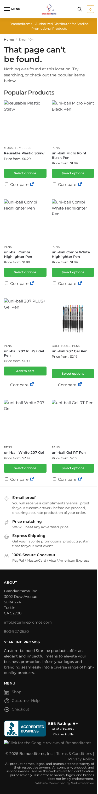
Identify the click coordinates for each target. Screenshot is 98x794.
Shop (16, 691)
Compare (18, 184)
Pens (56, 148)
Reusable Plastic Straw (24, 153)
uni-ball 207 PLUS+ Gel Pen (24, 353)
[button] (89, 9)
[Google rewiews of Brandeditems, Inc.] (49, 743)
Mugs (8, 148)
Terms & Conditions (74, 753)
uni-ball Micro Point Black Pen (69, 155)
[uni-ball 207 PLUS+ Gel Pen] (25, 319)
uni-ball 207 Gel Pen (70, 351)
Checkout (20, 709)
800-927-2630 (16, 631)
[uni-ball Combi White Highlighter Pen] (73, 220)
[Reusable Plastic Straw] (25, 121)
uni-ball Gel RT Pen (69, 452)
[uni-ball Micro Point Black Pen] (73, 121)
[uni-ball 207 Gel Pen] (73, 319)
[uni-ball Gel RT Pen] (73, 421)
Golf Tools (61, 346)
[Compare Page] (32, 184)
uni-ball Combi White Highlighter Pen (71, 254)
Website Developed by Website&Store (64, 783)
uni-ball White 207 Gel (24, 452)
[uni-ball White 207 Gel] (25, 421)
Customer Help (25, 700)
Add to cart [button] (25, 371)
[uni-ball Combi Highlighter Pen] (25, 220)
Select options (25, 173)
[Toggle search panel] (79, 9)
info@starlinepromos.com (28, 622)
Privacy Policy (81, 759)
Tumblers (23, 148)
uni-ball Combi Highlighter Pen (18, 254)
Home (9, 39)
